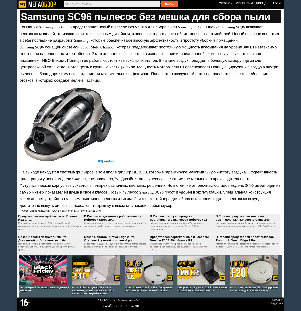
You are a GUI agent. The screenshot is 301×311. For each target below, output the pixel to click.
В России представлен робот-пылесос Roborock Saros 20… (113, 218)
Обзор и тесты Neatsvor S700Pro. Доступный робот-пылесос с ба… (43, 238)
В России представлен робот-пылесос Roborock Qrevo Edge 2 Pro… (245, 238)
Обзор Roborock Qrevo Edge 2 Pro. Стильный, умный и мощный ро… (109, 238)
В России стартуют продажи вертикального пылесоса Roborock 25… (180, 218)
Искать (169, 4)
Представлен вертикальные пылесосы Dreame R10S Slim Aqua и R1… (179, 238)
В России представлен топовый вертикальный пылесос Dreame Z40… (244, 218)
